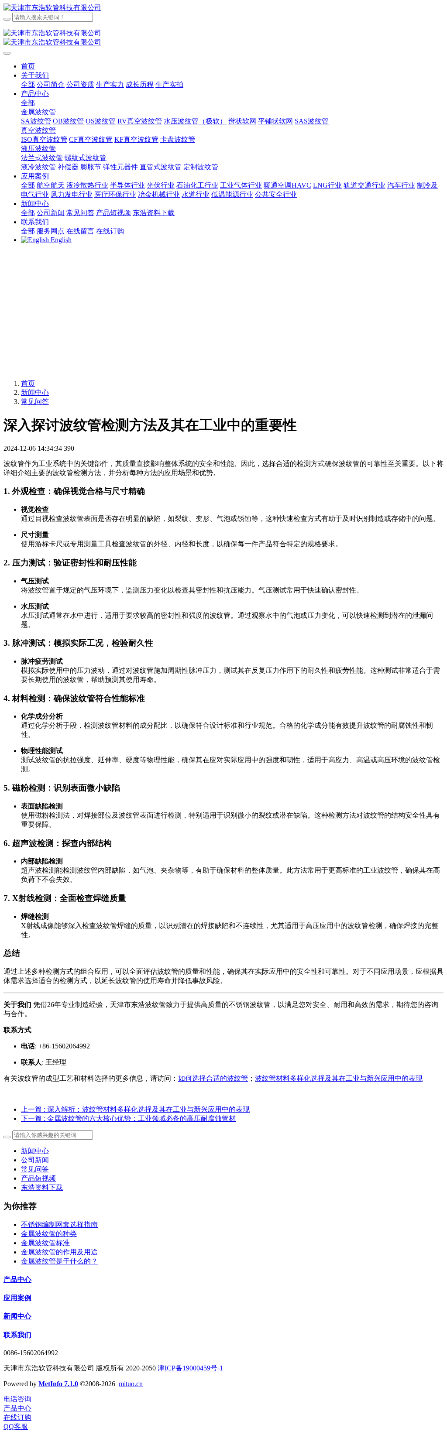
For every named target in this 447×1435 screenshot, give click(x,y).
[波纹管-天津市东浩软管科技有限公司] (223, 8)
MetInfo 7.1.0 (58, 1383)
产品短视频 (38, 1178)
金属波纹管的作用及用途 (59, 1252)
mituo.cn (131, 1383)
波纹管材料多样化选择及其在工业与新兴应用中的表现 (339, 1078)
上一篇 (135, 1109)
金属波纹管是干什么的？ (59, 1261)
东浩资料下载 (42, 1187)
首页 (28, 66)
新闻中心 (35, 392)
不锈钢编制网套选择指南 (59, 1224)
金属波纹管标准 (45, 1243)
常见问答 (35, 401)
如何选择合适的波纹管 (213, 1078)
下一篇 (128, 1118)
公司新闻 (35, 1160)
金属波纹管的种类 (49, 1233)
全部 (28, 84)
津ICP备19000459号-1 (190, 1368)
